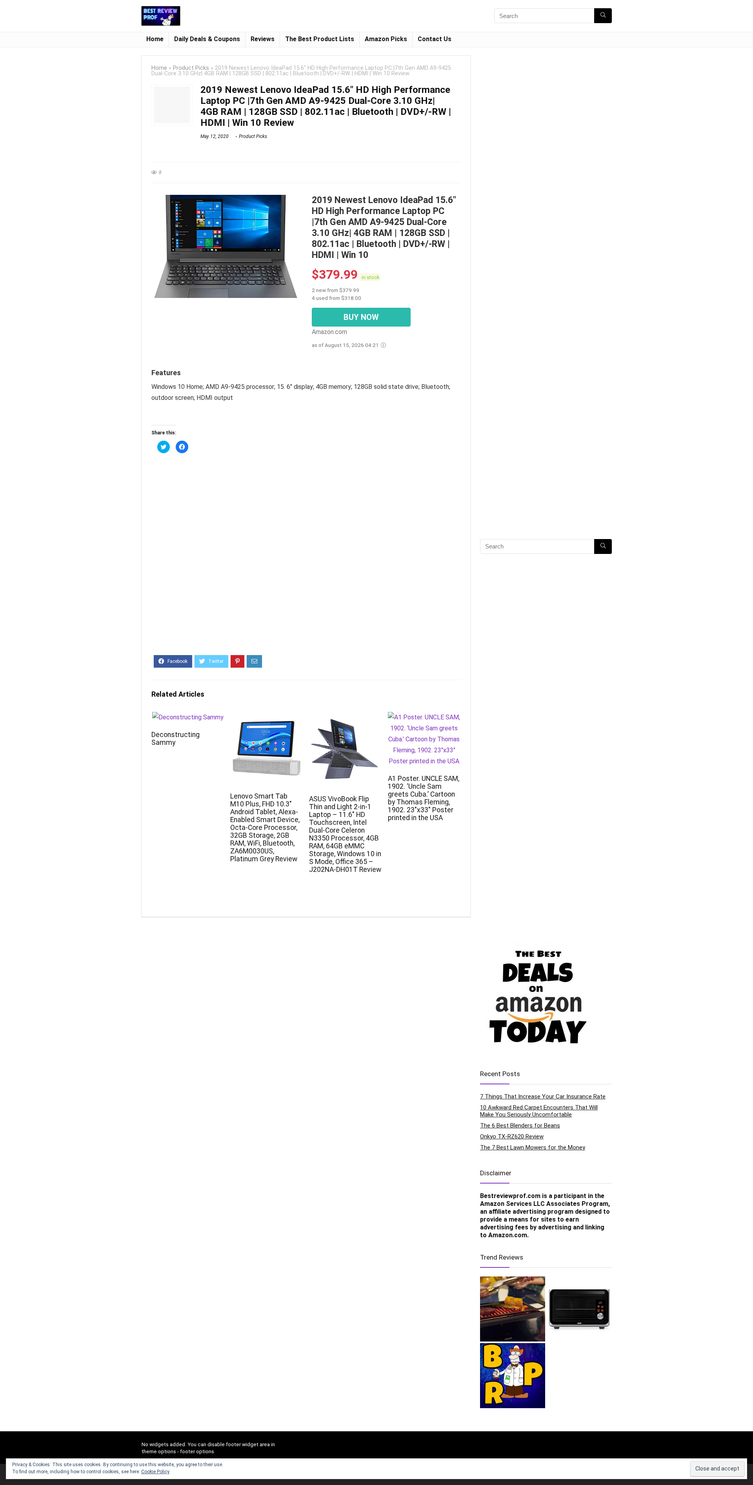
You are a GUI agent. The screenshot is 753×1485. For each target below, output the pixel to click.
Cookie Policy (155, 1471)
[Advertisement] (305, 558)
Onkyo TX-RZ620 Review (512, 1136)
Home (155, 39)
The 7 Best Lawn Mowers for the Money (532, 1147)
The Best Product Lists (319, 39)
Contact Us (434, 39)
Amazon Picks (386, 39)
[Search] (603, 15)
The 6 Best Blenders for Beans (520, 1125)
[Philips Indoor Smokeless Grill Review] (512, 1309)
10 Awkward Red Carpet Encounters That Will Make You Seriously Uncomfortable (539, 1111)
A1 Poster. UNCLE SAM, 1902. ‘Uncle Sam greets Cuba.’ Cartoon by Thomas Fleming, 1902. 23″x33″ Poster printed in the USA (423, 798)
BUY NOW (361, 317)
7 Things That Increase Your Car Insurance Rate (543, 1096)
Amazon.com (507, 1235)
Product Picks (191, 68)
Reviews (263, 39)
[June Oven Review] (579, 1309)
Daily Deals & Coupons (207, 39)
